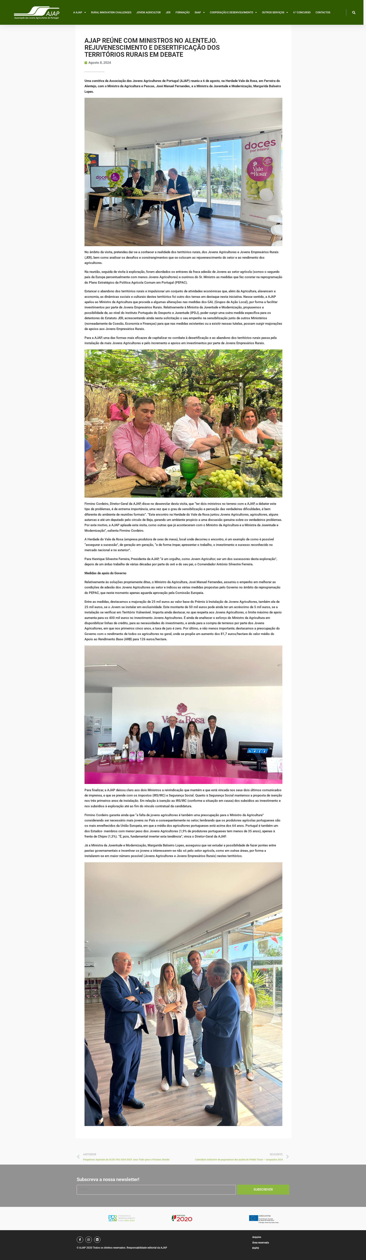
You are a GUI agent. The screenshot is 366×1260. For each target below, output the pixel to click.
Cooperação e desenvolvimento (231, 12)
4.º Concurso (302, 12)
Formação (183, 12)
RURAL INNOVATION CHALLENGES (111, 12)
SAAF (198, 12)
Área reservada (260, 1242)
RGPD (255, 1248)
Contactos (323, 12)
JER (168, 12)
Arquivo (256, 1237)
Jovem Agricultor (148, 12)
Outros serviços (273, 12)
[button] (354, 12)
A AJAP (77, 12)
